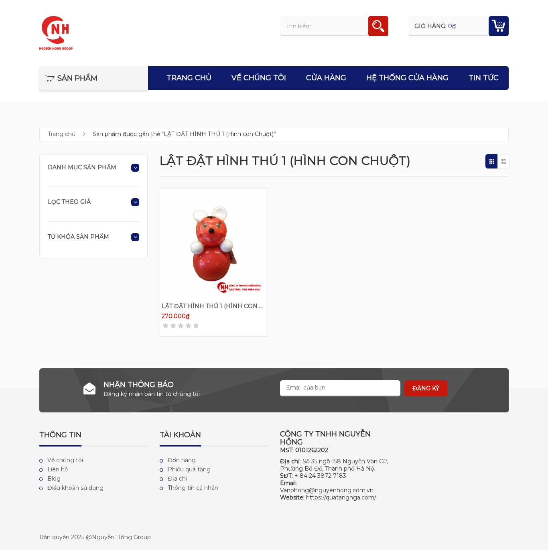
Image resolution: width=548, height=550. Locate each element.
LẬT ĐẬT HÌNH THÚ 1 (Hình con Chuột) (222, 306)
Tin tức (484, 77)
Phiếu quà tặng (189, 469)
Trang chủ (188, 77)
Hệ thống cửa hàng (407, 77)
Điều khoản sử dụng (75, 487)
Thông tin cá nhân (193, 487)
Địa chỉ (177, 478)
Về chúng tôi (258, 77)
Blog (54, 478)
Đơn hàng (182, 460)
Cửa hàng (326, 77)
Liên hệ (57, 469)
